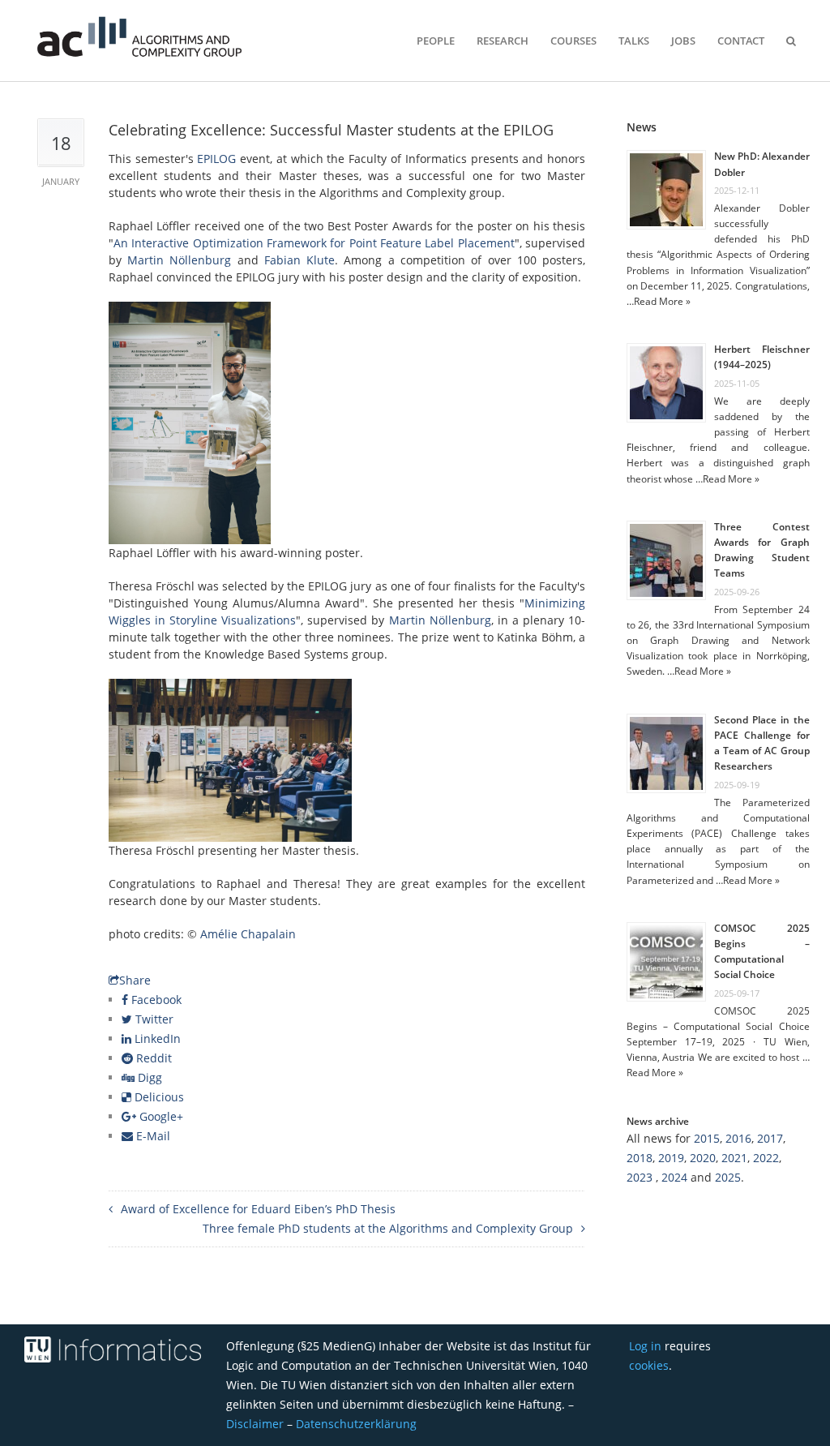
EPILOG (216, 158)
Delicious (157, 1097)
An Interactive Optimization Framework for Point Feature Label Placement (314, 243)
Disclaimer (255, 1423)
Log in (645, 1346)
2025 (728, 1177)
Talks (633, 40)
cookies (649, 1365)
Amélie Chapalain (248, 934)
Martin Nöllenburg (179, 260)
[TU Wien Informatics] (127, 1350)
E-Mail (151, 1135)
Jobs (683, 40)
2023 (639, 1177)
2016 (738, 1138)
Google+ (159, 1116)
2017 (770, 1138)
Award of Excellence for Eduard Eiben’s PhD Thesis (258, 1208)
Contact (740, 40)
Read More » (662, 301)
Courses (573, 40)
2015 (707, 1138)
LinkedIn (156, 1038)
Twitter (152, 1019)
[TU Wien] (39, 1350)
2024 (674, 1177)
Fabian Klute (299, 260)
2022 (766, 1157)
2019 (671, 1157)
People (436, 40)
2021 (734, 1157)
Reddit (152, 1058)
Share (135, 980)
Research (502, 40)
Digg (148, 1077)
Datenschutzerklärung (356, 1423)
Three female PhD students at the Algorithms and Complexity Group (388, 1228)
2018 (639, 1157)
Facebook (155, 999)
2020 (703, 1157)
